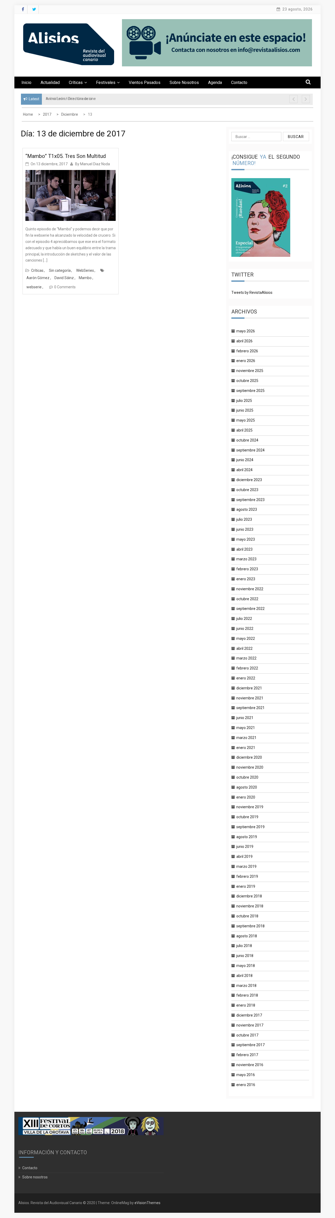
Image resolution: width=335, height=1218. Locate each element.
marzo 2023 (246, 559)
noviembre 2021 (249, 698)
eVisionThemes (147, 1203)
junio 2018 (244, 956)
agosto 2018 (246, 936)
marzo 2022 (246, 658)
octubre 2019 (247, 817)
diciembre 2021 (249, 688)
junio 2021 (244, 718)
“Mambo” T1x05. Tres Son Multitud (65, 156)
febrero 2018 (247, 995)
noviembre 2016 (249, 1065)
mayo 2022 (245, 638)
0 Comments (65, 287)
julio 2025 (244, 400)
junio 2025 (244, 410)
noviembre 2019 (249, 807)
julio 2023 (244, 519)
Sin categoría (60, 270)
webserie (34, 287)
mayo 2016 (245, 1075)
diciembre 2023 (249, 480)
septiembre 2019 (250, 827)
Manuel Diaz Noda (95, 164)
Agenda (215, 82)
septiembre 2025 (250, 391)
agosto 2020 (246, 787)
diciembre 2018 (249, 896)
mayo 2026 (245, 331)
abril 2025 (244, 430)
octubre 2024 (247, 440)
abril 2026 (244, 341)
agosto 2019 (246, 837)
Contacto (239, 82)
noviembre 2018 (249, 906)
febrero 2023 (247, 569)
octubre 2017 (247, 1035)
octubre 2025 (247, 381)
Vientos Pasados (144, 82)
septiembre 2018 (250, 926)
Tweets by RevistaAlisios (251, 292)
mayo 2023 (245, 539)
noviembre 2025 (249, 371)
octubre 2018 (247, 916)
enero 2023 (245, 579)
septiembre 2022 (250, 609)
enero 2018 (245, 1005)
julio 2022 (244, 618)
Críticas (76, 82)
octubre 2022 (247, 599)
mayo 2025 (245, 420)
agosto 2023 (246, 509)
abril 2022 (244, 648)
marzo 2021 (246, 738)
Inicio (26, 82)
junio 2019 (244, 846)
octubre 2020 (247, 777)
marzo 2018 (246, 985)
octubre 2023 (247, 490)
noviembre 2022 (249, 589)
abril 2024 (244, 470)
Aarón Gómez (37, 278)
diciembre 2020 (249, 757)
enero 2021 (245, 748)
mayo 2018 (245, 966)
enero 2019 (245, 886)
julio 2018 (244, 946)
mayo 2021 (245, 728)
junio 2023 (244, 529)
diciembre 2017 (249, 1015)
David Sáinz (64, 278)
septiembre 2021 (250, 708)
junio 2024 (244, 460)
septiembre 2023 (250, 500)
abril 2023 (244, 549)
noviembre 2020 (249, 767)
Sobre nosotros (184, 82)
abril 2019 (244, 856)
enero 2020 (245, 797)
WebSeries (85, 270)
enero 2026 (245, 361)
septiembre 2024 (250, 450)
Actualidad (50, 82)
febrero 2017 (247, 1055)
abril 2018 (244, 976)
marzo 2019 (246, 866)
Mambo (85, 278)
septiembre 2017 (250, 1045)
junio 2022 (244, 628)
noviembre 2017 (249, 1025)
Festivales (105, 82)
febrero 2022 (247, 668)
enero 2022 (245, 678)
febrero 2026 (247, 351)
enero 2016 (245, 1085)
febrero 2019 (247, 876)
